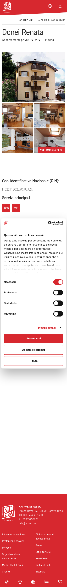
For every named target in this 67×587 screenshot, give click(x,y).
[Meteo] (7, 581)
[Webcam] (20, 581)
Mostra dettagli (47, 327)
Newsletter (42, 558)
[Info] (50, 6)
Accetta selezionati (33, 349)
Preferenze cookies (13, 541)
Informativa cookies (13, 534)
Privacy (6, 547)
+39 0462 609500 (33, 515)
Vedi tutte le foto (51, 150)
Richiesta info (43, 565)
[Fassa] (7, 7)
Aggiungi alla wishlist (53, 20)
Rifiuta (33, 360)
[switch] (58, 292)
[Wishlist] (60, 581)
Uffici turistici (43, 552)
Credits (6, 571)
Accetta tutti (33, 338)
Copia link (28, 20)
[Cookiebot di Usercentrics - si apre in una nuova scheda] (48, 223)
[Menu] (61, 6)
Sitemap (40, 571)
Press (39, 545)
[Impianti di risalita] (33, 581)
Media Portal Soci (12, 565)
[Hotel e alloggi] (46, 581)
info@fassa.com (28, 523)
